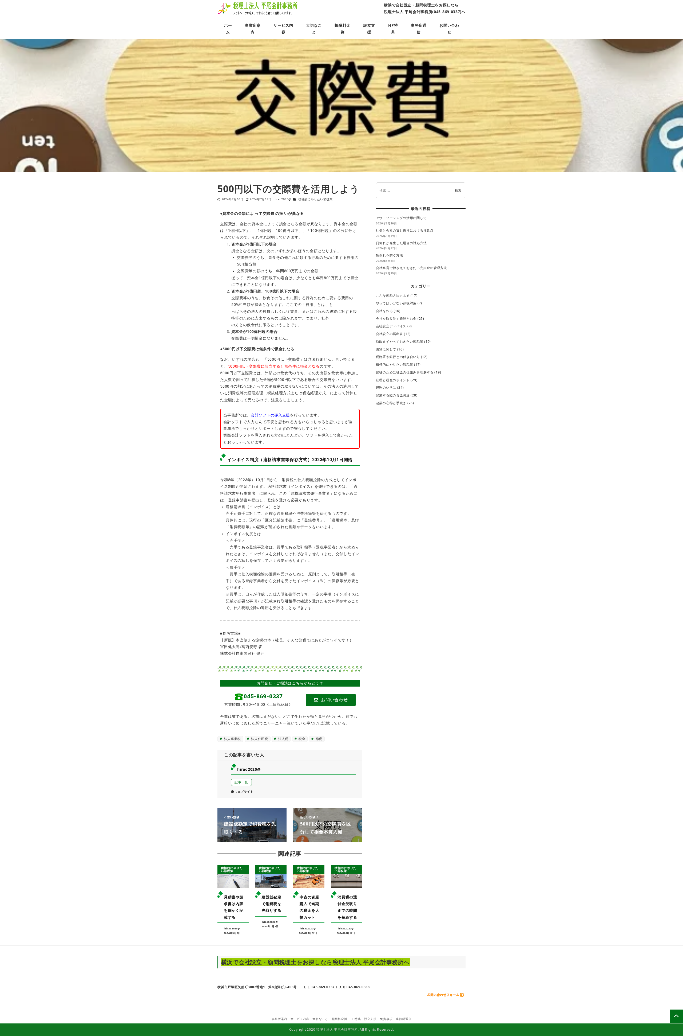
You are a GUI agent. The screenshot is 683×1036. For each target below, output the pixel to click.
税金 (301, 739)
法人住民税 (259, 739)
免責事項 (386, 1019)
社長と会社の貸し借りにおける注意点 (405, 230)
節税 (318, 739)
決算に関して (386, 349)
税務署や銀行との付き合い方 (398, 357)
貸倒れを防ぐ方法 (389, 255)
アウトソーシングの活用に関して (401, 218)
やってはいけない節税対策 (396, 303)
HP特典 (356, 1019)
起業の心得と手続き (391, 403)
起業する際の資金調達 (393, 395)
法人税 (282, 739)
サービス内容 (300, 1019)
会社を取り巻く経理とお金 (396, 318)
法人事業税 (232, 739)
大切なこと (320, 1019)
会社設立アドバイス (391, 326)
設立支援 (370, 1019)
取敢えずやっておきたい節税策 (399, 341)
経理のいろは (386, 387)
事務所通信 (404, 1019)
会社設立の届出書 (389, 334)
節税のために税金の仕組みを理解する (405, 372)
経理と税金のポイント (393, 380)
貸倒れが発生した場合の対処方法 (401, 243)
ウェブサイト (244, 791)
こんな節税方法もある (393, 295)
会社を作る (384, 311)
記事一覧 (241, 782)
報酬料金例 (339, 1019)
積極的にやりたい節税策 (315, 199)
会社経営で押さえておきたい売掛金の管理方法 (411, 268)
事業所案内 (279, 1019)
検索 (458, 190)
